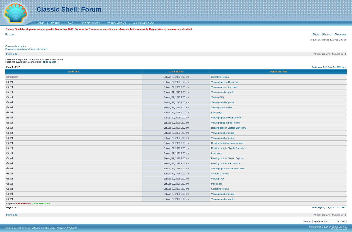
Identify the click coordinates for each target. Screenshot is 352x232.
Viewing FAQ (217, 97)
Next (344, 67)
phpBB (19, 228)
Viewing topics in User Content (226, 117)
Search (328, 34)
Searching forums (220, 77)
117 (339, 67)
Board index (12, 54)
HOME (40, 23)
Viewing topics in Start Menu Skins (228, 168)
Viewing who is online (221, 107)
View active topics (39, 49)
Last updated (176, 71)
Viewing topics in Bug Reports (226, 122)
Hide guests (49, 62)
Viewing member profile (222, 92)
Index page (216, 112)
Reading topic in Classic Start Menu (228, 128)
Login (11, 34)
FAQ (317, 34)
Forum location (278, 71)
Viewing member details (222, 133)
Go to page (317, 67)
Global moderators (41, 203)
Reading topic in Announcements (227, 143)
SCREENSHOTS (90, 23)
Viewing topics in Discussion (225, 82)
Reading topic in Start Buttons (225, 163)
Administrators (23, 203)
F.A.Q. (70, 23)
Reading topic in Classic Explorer (227, 158)
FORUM (55, 23)
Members (341, 34)
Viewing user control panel (224, 87)
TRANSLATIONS (116, 23)
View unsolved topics (15, 46)
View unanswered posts (17, 49)
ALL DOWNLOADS (143, 23)
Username (73, 71)
